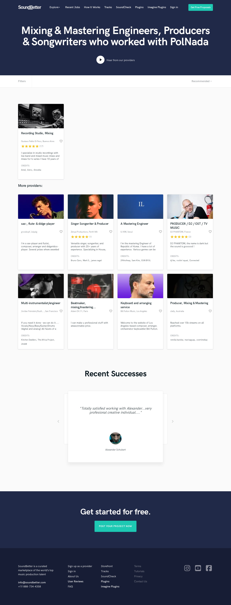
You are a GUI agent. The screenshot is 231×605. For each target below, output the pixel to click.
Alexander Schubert (115, 449)
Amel (23, 170)
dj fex (172, 260)
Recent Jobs (72, 7)
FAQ (70, 586)
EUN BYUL (146, 260)
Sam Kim (136, 260)
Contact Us (140, 581)
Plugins (139, 7)
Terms (137, 566)
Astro (29, 170)
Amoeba (37, 170)
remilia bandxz (176, 340)
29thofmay (125, 260)
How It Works (92, 7)
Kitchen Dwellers (28, 340)
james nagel (96, 260)
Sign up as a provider (80, 566)
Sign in (174, 7)
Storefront (107, 566)
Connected (194, 260)
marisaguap (190, 340)
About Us (73, 576)
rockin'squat (182, 260)
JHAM (24, 344)
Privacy (138, 576)
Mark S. (86, 260)
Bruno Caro (76, 260)
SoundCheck (123, 7)
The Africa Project (46, 340)
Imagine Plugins (157, 7)
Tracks (108, 7)
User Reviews (75, 581)
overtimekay (202, 340)
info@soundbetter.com (32, 582)
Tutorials (139, 571)
